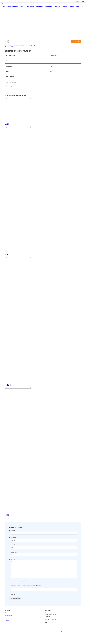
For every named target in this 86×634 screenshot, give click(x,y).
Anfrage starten (76, 42)
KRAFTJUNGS (37, 631)
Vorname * (13, 530)
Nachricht (13, 559)
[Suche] (82, 6)
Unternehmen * (14, 552)
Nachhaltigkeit (8, 615)
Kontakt (7, 620)
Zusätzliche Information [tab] (11, 47)
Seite (12, 587)
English (82, 1)
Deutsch (77, 1)
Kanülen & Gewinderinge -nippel (28, 45)
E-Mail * (13, 545)
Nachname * (14, 537)
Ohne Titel (13, 594)
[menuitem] (77, 1)
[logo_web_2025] (8, 6)
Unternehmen (8, 613)
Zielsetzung (7, 618)
